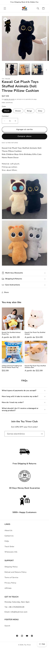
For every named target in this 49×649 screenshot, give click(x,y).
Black (6, 111)
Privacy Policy (10, 583)
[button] (4, 8)
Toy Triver (27, 645)
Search (7, 626)
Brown (18, 111)
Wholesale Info (11, 552)
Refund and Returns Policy (16, 572)
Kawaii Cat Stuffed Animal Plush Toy (11, 333)
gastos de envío (9, 99)
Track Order (9, 546)
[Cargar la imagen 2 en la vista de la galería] (24, 69)
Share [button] (6, 292)
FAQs (7, 541)
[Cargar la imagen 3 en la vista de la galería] (37, 69)
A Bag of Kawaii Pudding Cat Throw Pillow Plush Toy (12, 366)
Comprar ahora (24, 136)
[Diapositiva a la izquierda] (2, 69)
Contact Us (9, 536)
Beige (29, 111)
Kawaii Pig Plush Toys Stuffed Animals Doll (35, 366)
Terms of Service (11, 577)
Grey (40, 111)
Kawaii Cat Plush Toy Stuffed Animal (35, 333)
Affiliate (8, 588)
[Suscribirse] (41, 434)
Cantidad (5, 116)
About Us (8, 530)
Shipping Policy (11, 567)
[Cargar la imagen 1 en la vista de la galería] (11, 69)
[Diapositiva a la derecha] (46, 69)
